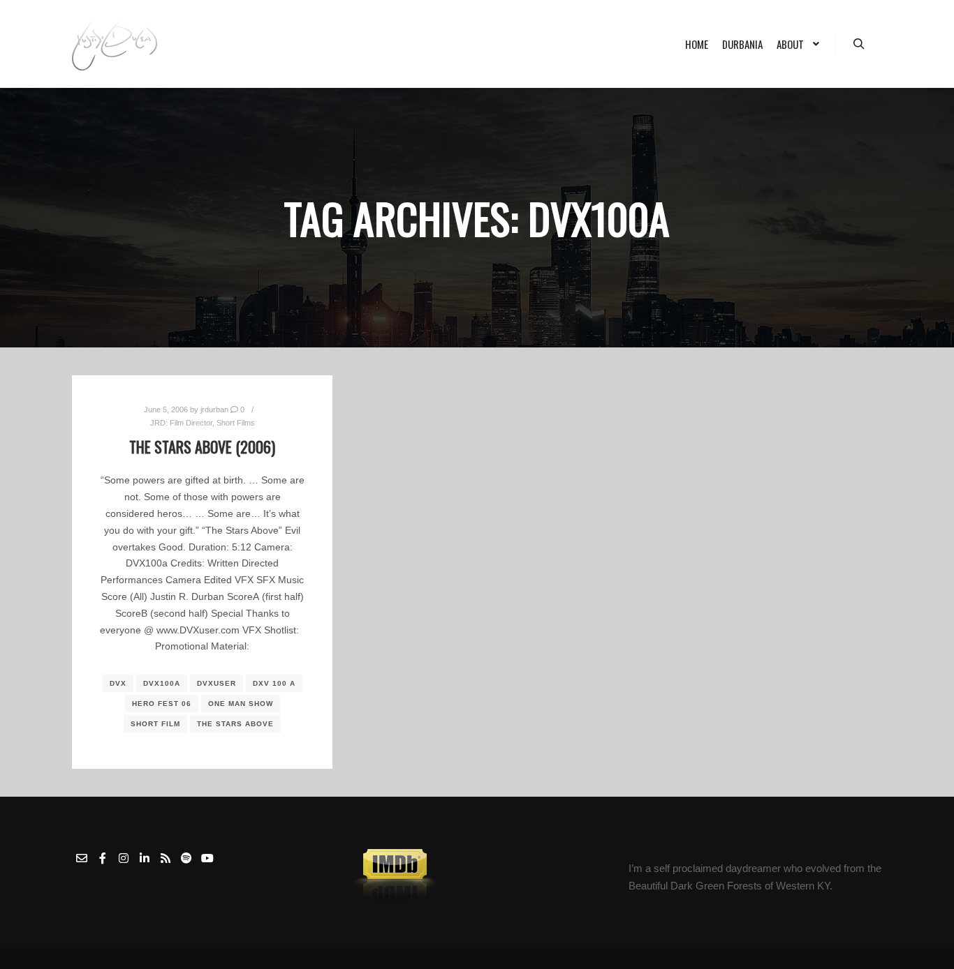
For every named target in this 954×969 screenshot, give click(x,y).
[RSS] (165, 858)
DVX (118, 683)
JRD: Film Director (181, 423)
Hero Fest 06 (161, 703)
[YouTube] (207, 858)
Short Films (236, 423)
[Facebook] (103, 858)
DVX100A (161, 683)
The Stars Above (235, 724)
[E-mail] (82, 858)
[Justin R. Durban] (114, 44)
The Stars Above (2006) (202, 446)
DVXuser (216, 683)
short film (155, 724)
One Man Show (240, 703)
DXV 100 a (274, 683)
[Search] (859, 44)
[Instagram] (124, 858)
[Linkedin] (144, 858)
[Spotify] (186, 858)
